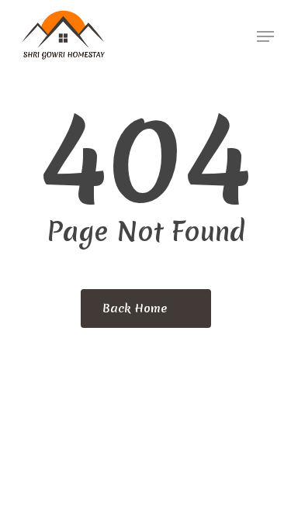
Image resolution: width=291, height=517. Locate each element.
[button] (265, 36)
